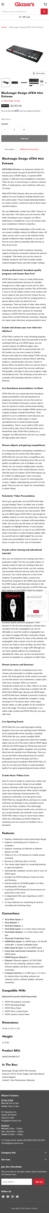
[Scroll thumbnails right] (45, 83)
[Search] (44, 11)
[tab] (10, 149)
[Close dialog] (46, 593)
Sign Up (39, 1181)
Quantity (4, 124)
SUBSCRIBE (36, 611)
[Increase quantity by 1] (24, 129)
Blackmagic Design (12, 101)
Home (4, 27)
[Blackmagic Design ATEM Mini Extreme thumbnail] (5, 82)
